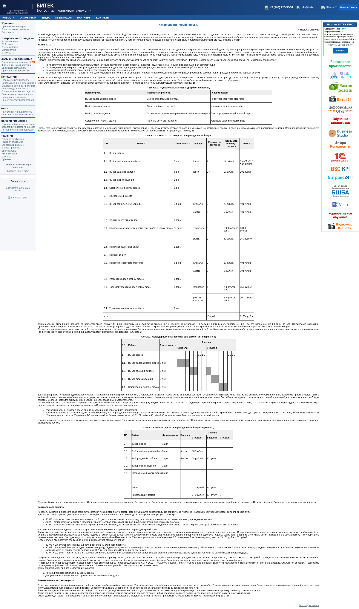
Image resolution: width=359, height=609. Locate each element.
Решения (7, 135)
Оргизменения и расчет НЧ (15, 70)
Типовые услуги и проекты (15, 80)
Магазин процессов (14, 120)
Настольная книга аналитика (16, 112)
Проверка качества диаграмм (17, 94)
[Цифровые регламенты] (340, 144)
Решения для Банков (12, 139)
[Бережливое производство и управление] (340, 64)
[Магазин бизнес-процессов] (340, 87)
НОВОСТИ (8, 17)
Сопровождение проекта (14, 88)
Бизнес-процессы (10, 147)
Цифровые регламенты (14, 68)
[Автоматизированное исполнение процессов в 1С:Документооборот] (340, 157)
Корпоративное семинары (15, 29)
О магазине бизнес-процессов (17, 124)
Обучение (7, 23)
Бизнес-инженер (10, 41)
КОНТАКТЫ (103, 17)
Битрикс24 (7, 52)
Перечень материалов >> (340, 45)
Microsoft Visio (8, 50)
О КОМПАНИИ (28, 17)
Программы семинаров (13, 26)
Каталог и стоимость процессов (18, 127)
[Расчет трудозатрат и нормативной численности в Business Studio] (340, 133)
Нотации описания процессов (17, 129)
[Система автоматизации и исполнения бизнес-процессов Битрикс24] (340, 178)
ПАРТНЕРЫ (84, 17)
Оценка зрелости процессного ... (17, 101)
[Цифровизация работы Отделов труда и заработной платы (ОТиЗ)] (340, 109)
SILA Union (7, 44)
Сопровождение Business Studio (18, 83)
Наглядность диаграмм (13, 97)
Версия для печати (309, 605)
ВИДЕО (46, 17)
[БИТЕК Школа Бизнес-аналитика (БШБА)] (340, 190)
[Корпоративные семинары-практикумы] (340, 215)
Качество (6, 156)
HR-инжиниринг (9, 153)
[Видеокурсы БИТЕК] (340, 98)
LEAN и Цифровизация (16, 58)
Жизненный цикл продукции (16, 65)
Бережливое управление (15, 62)
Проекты (6, 159)
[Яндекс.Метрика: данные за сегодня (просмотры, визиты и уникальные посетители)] (18, 197)
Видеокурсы (7, 32)
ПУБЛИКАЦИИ (63, 17)
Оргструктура (8, 151)
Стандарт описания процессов (18, 91)
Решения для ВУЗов (12, 142)
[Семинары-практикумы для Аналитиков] (340, 120)
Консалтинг (9, 76)
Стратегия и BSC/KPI (12, 145)
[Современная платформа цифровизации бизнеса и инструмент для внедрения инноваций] (340, 75)
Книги (4, 108)
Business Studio (9, 47)
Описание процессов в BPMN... (17, 114)
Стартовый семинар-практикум (18, 86)
